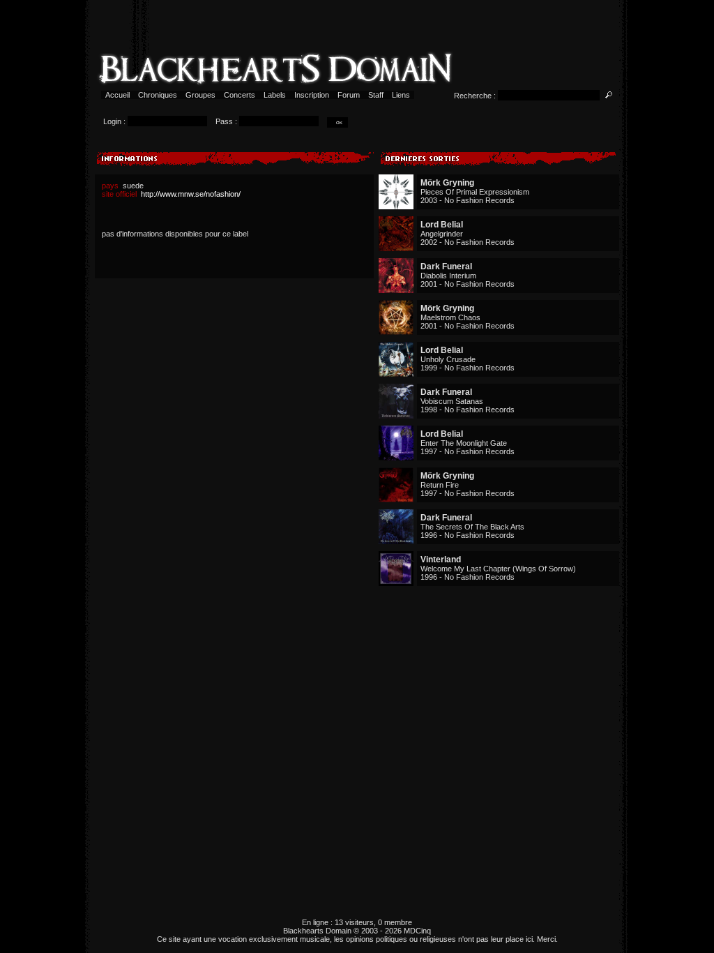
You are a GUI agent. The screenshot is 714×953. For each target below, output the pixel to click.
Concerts (239, 95)
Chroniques (157, 95)
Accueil (117, 95)
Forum (348, 95)
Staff (376, 95)
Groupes (200, 95)
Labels (274, 95)
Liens (401, 95)
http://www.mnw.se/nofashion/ (191, 194)
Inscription (311, 95)
